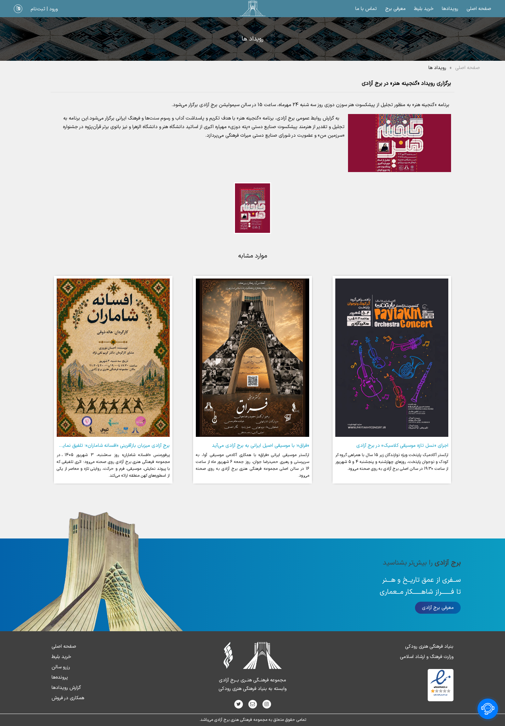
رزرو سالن (61, 667)
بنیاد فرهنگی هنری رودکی (429, 646)
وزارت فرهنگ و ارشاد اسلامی (426, 656)
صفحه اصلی (479, 8)
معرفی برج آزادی (438, 607)
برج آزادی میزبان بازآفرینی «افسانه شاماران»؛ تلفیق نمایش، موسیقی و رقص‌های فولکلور (85, 445)
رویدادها (450, 8)
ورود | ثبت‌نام (44, 9)
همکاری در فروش (68, 698)
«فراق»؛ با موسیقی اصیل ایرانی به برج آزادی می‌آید (260, 445)
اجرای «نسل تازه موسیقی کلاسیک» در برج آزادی (402, 445)
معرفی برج (395, 8)
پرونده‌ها (60, 677)
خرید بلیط (424, 8)
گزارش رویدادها (66, 687)
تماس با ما (366, 8)
